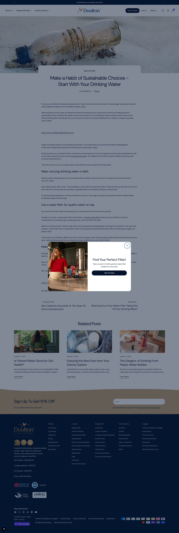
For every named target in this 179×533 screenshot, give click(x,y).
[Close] (127, 245)
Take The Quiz (109, 273)
